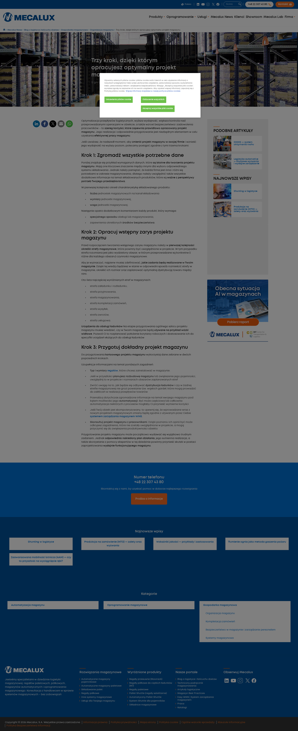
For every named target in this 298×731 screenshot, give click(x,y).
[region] (150, 95)
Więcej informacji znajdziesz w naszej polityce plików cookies (153, 91)
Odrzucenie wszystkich (154, 99)
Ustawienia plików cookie (118, 99)
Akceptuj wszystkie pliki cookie (158, 108)
